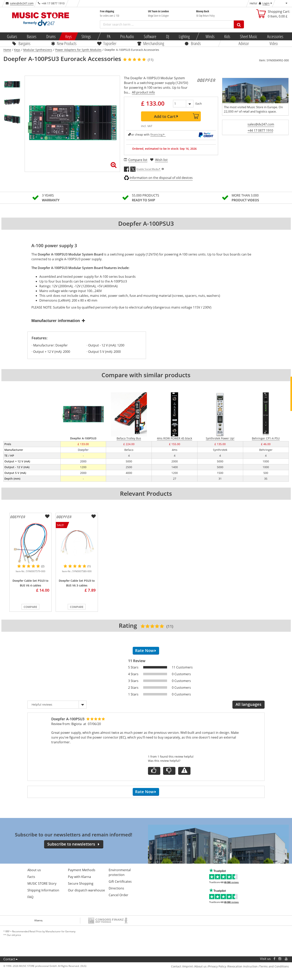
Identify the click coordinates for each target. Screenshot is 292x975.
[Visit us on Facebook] (274, 959)
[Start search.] (239, 24)
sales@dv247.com (22, 3)
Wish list (161, 160)
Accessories (275, 36)
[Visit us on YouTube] (286, 959)
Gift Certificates (120, 881)
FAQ (30, 897)
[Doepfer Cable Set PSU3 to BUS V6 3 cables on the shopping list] (93, 516)
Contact (9, 959)
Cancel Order (118, 895)
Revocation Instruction (243, 966)
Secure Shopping (80, 883)
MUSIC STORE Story (41, 883)
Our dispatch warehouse (86, 890)
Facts (31, 877)
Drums (50, 36)
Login (266, 3)
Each (198, 103)
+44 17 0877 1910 (260, 130)
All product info (143, 92)
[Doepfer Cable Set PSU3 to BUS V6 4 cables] (30, 543)
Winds (209, 36)
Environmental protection (120, 872)
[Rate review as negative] (169, 771)
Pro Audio (127, 36)
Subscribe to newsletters (71, 844)
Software (150, 36)
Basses (31, 36)
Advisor (244, 43)
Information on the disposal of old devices (161, 178)
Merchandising (153, 43)
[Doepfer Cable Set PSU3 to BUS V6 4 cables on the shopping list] (47, 516)
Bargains (24, 43)
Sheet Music (248, 36)
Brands (196, 43)
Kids (227, 36)
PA (108, 36)
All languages (248, 704)
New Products (66, 43)
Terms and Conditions (274, 966)
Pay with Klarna (79, 877)
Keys (68, 36)
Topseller (109, 43)
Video (274, 43)
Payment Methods (81, 870)
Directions (116, 888)
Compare (30, 607)
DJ (167, 36)
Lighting (184, 36)
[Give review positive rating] (154, 771)
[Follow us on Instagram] (280, 959)
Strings (86, 36)
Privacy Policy (217, 966)
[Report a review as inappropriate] (184, 771)
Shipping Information (43, 890)
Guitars (12, 36)
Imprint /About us (195, 966)
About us (34, 870)
